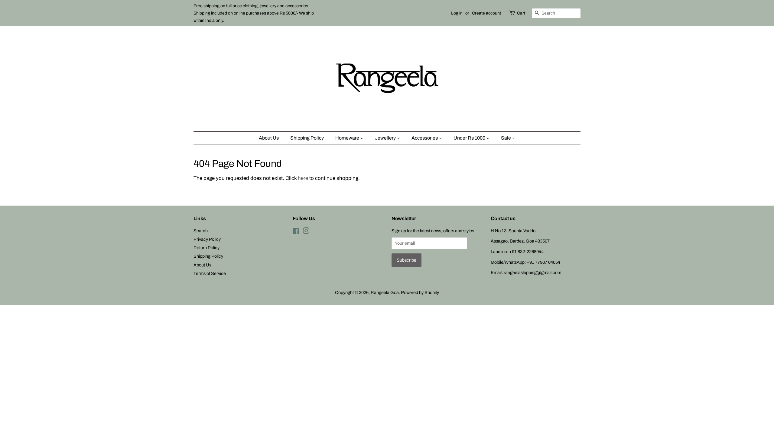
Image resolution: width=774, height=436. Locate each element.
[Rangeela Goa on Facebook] (296, 232)
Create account (486, 13)
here (303, 178)
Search (201, 230)
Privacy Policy (207, 239)
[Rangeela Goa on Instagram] (306, 232)
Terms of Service (210, 273)
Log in (457, 13)
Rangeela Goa (385, 292)
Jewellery (386, 137)
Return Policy (207, 247)
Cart (521, 13)
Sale (506, 137)
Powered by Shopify (420, 292)
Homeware (347, 137)
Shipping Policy (307, 137)
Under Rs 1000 (470, 137)
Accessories (425, 137)
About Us (269, 137)
